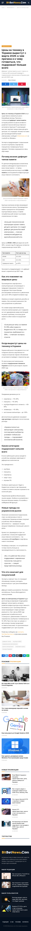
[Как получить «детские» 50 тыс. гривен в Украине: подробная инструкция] (6, 885)
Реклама (18, 922)
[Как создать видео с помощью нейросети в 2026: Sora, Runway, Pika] (6, 791)
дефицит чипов (6, 641)
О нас (12, 922)
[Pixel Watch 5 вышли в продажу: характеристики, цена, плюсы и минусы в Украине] (6, 777)
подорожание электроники (9, 644)
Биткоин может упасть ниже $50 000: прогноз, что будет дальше (19, 899)
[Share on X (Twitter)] (14, 84)
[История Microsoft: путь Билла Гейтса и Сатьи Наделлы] (15, 673)
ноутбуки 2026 (17, 641)
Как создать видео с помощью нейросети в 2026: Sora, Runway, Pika (20, 790)
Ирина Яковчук (12, 80)
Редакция (5, 922)
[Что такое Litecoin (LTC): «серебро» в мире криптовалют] (6, 801)
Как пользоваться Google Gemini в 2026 (15, 733)
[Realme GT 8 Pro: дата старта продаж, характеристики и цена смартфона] (6, 908)
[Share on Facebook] (5, 84)
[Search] (28, 3)
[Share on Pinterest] (22, 84)
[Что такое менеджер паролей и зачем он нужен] (15, 698)
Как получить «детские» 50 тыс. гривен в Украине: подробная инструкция (20, 884)
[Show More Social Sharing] (27, 84)
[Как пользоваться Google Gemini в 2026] (15, 723)
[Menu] (3, 3)
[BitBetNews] (16, 2)
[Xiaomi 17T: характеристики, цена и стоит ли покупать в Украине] (6, 811)
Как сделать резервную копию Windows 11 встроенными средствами (15, 757)
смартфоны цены (20, 646)
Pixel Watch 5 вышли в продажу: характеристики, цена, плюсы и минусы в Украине (19, 778)
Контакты (25, 922)
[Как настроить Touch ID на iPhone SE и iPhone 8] (6, 876)
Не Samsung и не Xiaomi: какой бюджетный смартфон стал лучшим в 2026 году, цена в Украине (20, 825)
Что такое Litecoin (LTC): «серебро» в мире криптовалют (20, 801)
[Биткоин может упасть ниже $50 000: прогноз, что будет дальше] (6, 899)
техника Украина (7, 649)
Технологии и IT (6, 46)
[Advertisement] (15, 26)
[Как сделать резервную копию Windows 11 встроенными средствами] (15, 746)
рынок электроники (7, 646)
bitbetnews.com (22, 136)
